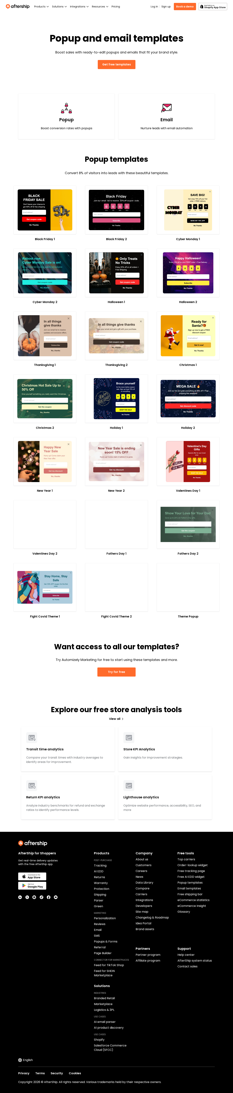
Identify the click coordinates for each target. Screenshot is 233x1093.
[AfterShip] (18, 6)
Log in (154, 6)
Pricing (116, 6)
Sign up (166, 6)
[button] (45, 210)
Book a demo (185, 6)
